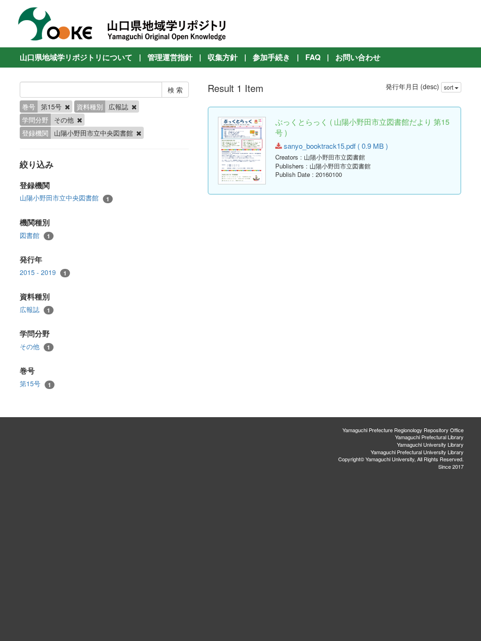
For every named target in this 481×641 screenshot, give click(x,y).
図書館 (35, 235)
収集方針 (223, 57)
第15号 (35, 384)
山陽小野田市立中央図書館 (64, 198)
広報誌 (35, 309)
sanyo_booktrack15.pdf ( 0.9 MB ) (335, 146)
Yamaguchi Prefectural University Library (417, 452)
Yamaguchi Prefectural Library (429, 437)
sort (449, 87)
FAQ (312, 57)
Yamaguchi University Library (430, 444)
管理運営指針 (170, 57)
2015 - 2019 (43, 272)
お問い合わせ (357, 57)
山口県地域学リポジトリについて (76, 57)
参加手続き (271, 57)
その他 (35, 346)
